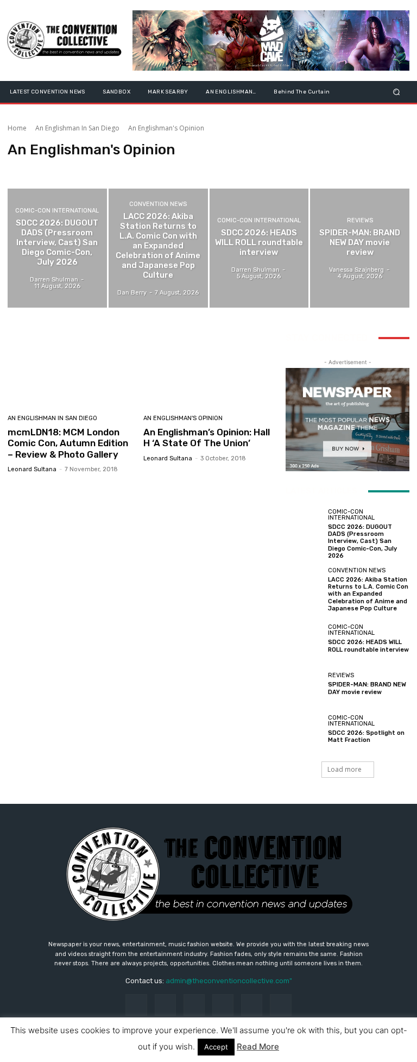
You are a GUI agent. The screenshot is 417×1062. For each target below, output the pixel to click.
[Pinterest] (222, 1004)
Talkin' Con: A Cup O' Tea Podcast (60, 169)
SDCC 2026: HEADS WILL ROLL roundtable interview (368, 646)
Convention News (158, 204)
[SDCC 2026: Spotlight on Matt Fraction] (304, 729)
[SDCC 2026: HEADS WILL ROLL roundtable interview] (259, 248)
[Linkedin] (194, 1004)
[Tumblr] (251, 1004)
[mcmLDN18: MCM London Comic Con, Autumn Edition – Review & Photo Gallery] (71, 367)
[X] (280, 1004)
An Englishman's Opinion (183, 418)
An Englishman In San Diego (77, 128)
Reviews (360, 220)
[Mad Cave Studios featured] (270, 40)
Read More (258, 1046)
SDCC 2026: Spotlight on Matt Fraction (366, 736)
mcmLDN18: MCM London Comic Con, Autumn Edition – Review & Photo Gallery (68, 443)
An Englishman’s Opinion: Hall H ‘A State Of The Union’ (206, 437)
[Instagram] (165, 1004)
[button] (396, 91)
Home (17, 128)
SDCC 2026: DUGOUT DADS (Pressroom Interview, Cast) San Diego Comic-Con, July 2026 (362, 541)
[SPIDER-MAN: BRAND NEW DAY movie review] (359, 248)
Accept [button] (216, 1046)
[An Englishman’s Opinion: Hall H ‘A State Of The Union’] (207, 367)
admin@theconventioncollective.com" (229, 981)
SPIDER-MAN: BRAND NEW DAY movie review (367, 688)
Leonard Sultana (32, 469)
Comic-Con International (57, 211)
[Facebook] (136, 1004)
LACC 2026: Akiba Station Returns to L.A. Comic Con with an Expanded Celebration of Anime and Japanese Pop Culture (368, 594)
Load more (344, 769)
